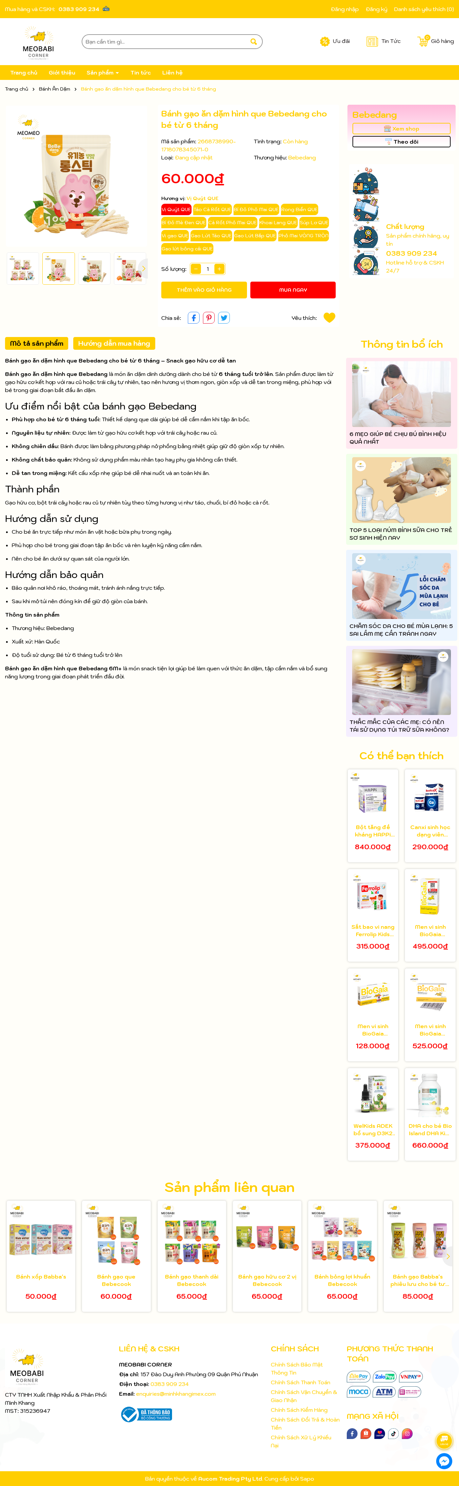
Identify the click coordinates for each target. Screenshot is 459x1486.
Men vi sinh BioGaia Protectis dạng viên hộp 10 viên (373, 1030)
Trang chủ (23, 72)
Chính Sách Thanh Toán (300, 1382)
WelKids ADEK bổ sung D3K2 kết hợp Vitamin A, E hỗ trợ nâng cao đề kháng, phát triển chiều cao (373, 1129)
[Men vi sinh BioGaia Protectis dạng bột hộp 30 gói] (430, 993)
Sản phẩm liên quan (229, 1187)
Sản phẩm (101, 72)
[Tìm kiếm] (253, 41)
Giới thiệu (62, 72)
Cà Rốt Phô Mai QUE (232, 223)
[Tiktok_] (393, 1433)
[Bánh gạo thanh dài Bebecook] (191, 1234)
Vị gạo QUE (175, 236)
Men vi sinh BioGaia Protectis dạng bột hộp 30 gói (430, 1030)
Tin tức (140, 72)
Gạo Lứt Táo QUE (211, 236)
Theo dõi (405, 141)
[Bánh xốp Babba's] (41, 1234)
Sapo (307, 1478)
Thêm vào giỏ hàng (204, 290)
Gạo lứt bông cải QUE (187, 249)
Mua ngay (293, 290)
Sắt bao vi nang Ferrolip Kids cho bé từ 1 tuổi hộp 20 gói (372, 930)
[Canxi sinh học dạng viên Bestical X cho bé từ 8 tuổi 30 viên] (430, 794)
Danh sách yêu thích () (424, 9)
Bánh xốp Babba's (41, 1276)
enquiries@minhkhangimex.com (176, 1393)
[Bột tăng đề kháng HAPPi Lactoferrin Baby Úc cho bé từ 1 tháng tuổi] (373, 794)
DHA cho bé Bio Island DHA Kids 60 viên (430, 1129)
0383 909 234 (78, 9)
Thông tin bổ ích (402, 343)
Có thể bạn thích (402, 755)
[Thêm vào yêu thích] (329, 318)
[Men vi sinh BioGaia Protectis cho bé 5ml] (430, 894)
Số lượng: (173, 269)
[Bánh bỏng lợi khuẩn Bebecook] (342, 1234)
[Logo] (38, 41)
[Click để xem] (76, 176)
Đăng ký (376, 9)
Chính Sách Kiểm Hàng (299, 1409)
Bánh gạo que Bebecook (116, 1280)
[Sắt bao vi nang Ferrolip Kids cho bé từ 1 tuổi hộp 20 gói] (373, 894)
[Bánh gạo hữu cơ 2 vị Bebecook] (267, 1234)
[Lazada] (379, 1433)
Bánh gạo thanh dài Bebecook (191, 1280)
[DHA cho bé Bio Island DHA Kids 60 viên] (430, 1093)
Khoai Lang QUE (278, 223)
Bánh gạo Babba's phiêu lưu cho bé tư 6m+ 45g (417, 1280)
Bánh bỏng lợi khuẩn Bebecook (342, 1280)
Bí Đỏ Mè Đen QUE (184, 223)
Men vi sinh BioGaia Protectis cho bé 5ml (430, 930)
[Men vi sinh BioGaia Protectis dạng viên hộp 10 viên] (373, 993)
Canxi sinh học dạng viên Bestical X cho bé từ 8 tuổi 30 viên (430, 831)
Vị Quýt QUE (176, 209)
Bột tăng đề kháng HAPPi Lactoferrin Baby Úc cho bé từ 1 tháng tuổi (373, 831)
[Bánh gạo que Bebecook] (116, 1234)
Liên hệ (172, 72)
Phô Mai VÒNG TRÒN (304, 236)
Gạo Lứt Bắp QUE (255, 236)
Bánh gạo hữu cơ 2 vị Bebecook (267, 1280)
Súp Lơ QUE (314, 223)
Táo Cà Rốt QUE (213, 209)
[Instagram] (407, 1433)
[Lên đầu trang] (445, 1422)
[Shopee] (366, 1433)
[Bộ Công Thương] (145, 1413)
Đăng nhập (345, 9)
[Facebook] (352, 1433)
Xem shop (405, 128)
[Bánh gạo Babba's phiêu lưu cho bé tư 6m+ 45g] (418, 1234)
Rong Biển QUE (299, 209)
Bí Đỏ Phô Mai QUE (256, 209)
